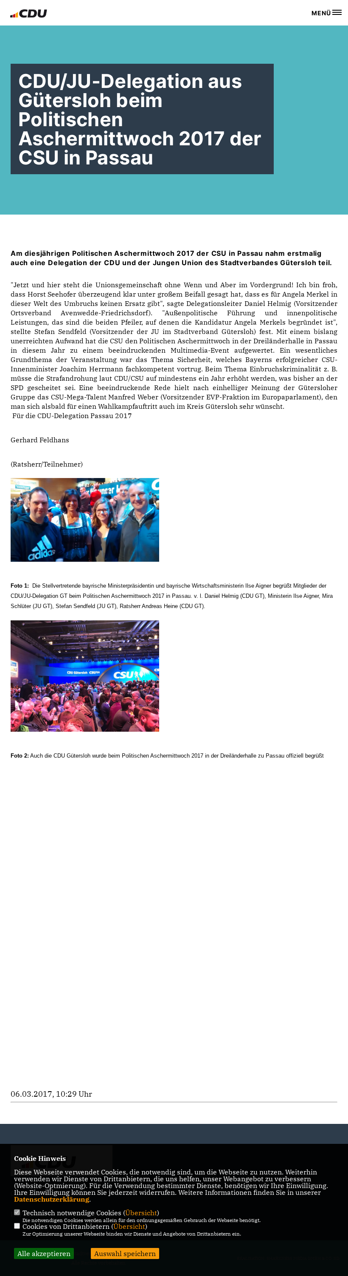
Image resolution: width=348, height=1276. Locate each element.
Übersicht (141, 1212)
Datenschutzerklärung (51, 1199)
